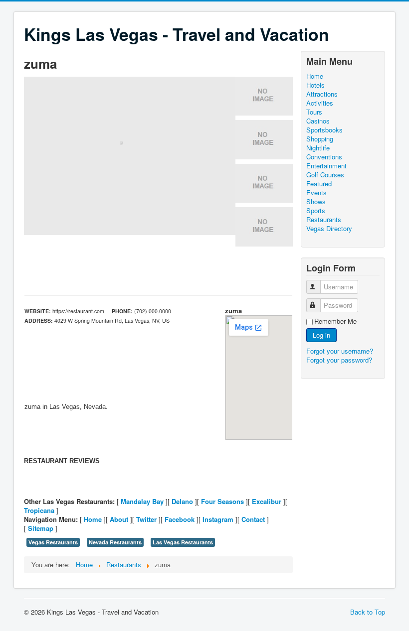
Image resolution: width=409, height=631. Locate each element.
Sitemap (40, 528)
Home (93, 519)
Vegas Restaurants (53, 542)
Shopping (319, 138)
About (119, 519)
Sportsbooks (324, 130)
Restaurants (323, 219)
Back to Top (367, 612)
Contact (253, 519)
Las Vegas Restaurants (183, 542)
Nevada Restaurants (115, 542)
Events (316, 192)
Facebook (180, 519)
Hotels (315, 85)
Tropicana (39, 510)
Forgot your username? (339, 351)
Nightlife (318, 147)
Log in (321, 335)
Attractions (322, 94)
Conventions (324, 156)
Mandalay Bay (142, 501)
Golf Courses (325, 174)
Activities (319, 103)
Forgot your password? (339, 360)
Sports (315, 210)
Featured (319, 183)
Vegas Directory (329, 228)
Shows (316, 201)
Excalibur (266, 501)
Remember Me (335, 321)
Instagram (218, 519)
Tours (314, 112)
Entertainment (326, 165)
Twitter (146, 519)
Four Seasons (222, 501)
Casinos (318, 121)
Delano (182, 501)
